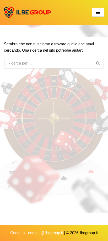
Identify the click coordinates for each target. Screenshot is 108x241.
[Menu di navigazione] (98, 12)
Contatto (17, 232)
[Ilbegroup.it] (27, 12)
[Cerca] (98, 63)
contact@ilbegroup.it (45, 232)
